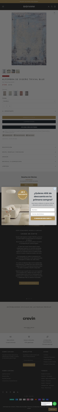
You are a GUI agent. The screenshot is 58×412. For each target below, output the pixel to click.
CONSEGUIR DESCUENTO (42, 218)
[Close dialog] (55, 188)
